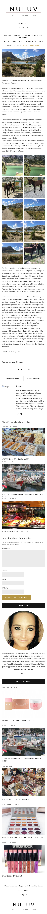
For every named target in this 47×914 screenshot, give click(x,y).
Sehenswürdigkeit (34, 35)
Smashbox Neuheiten (12, 876)
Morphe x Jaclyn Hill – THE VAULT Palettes (22, 838)
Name (4, 571)
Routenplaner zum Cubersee (12, 362)
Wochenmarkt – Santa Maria (15, 459)
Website (5, 588)
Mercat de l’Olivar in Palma (15, 532)
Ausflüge (7, 35)
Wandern (23, 37)
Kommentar (6, 548)
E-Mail (5, 579)
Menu (24, 23)
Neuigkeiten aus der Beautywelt (18, 720)
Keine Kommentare (31, 45)
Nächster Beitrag (34, 378)
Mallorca (18, 35)
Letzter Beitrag (13, 378)
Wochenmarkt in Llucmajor (15, 799)
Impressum (24, 890)
